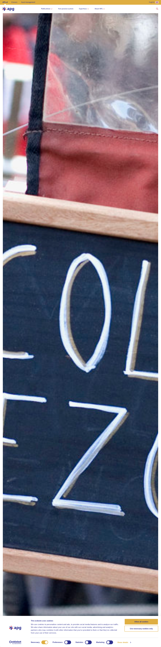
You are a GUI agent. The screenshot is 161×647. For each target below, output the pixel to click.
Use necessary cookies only (141, 629)
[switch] (67, 642)
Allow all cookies (141, 622)
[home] (8, 9)
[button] (157, 9)
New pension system (65, 9)
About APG (99, 9)
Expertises (83, 9)
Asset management (28, 2)
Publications (45, 9)
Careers (14, 2)
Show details (122, 642)
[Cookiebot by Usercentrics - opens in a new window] (15, 642)
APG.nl (5, 2)
